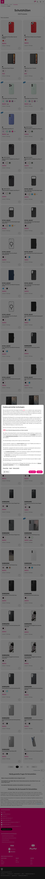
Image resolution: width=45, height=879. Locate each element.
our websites (33, 434)
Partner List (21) (16, 468)
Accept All (40, 471)
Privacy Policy (5, 468)
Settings (7, 471)
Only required (32, 471)
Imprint (10, 468)
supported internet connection (12, 436)
